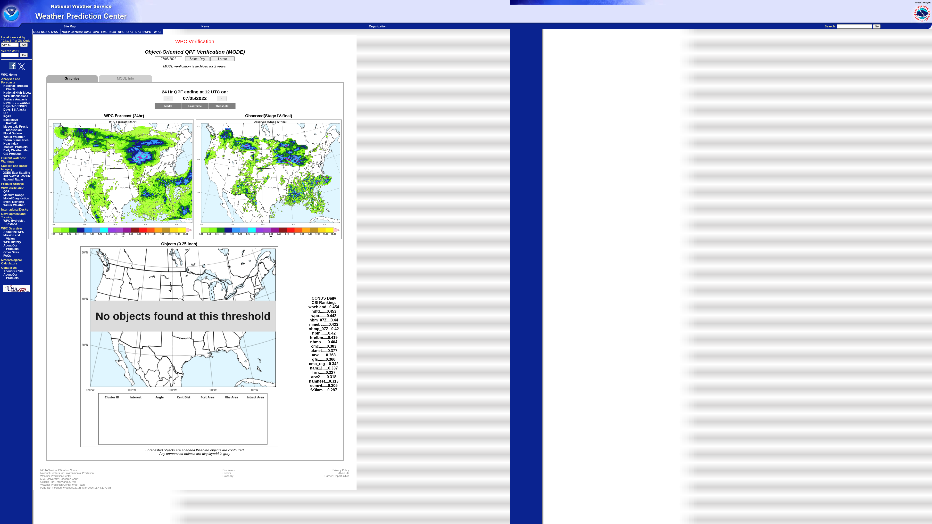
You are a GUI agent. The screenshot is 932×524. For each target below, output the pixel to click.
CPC (96, 32)
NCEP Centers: (72, 32)
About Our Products (11, 247)
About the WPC (13, 232)
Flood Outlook (12, 133)
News (205, 26)
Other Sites (11, 252)
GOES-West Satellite (17, 176)
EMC (104, 32)
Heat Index (10, 143)
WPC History (12, 242)
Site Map (69, 26)
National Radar (13, 179)
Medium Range (13, 195)
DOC (36, 32)
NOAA (45, 32)
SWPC (146, 32)
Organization (377, 26)
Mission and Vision (11, 237)
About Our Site (13, 271)
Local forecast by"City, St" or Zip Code (15, 39)
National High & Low (17, 92)
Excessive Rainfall (10, 121)
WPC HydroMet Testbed (14, 222)
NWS (54, 32)
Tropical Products (15, 147)
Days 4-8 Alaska (14, 109)
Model (168, 106)
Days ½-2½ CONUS (16, 103)
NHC (121, 32)
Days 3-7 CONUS (15, 106)
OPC (129, 32)
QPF (6, 113)
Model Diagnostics (16, 198)
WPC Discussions (15, 96)
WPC (157, 32)
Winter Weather (14, 137)
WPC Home (9, 74)
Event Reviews (13, 202)
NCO (112, 32)
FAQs (7, 255)
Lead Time (195, 106)
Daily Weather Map (16, 150)
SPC (138, 32)
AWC (87, 32)
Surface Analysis (15, 99)
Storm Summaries (16, 140)
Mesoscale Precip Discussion (15, 128)
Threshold (222, 106)
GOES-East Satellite (16, 172)
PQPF (7, 116)
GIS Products (12, 154)
